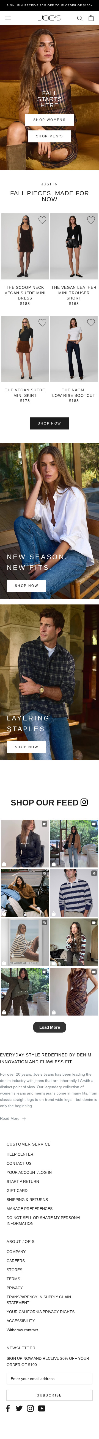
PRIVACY (15, 1288)
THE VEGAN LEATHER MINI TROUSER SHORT (74, 292)
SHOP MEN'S (49, 136)
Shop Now (26, 586)
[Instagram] (30, 1407)
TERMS (13, 1279)
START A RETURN (23, 1181)
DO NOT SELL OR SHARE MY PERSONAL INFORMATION (44, 1220)
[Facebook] (7, 1407)
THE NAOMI (74, 390)
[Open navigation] (8, 18)
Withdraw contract (22, 1330)
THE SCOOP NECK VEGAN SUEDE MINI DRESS (25, 292)
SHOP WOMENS (49, 120)
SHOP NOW (49, 423)
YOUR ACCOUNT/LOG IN (29, 1172)
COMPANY (16, 1251)
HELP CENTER (20, 1154)
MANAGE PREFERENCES (30, 1208)
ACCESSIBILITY (21, 1321)
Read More (10, 1118)
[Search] (80, 18)
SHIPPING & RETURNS (27, 1199)
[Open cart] (91, 18)
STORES (14, 1270)
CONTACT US (19, 1163)
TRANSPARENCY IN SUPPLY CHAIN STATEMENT (39, 1300)
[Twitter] (19, 1407)
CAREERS (16, 1261)
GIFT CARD (17, 1190)
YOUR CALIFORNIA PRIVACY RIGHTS (41, 1312)
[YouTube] (41, 1407)
